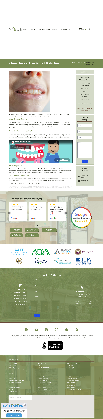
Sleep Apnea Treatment (44, 382)
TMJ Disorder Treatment (44, 384)
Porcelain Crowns (42, 389)
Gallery (48, 29)
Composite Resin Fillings (73, 380)
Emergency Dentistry (14, 391)
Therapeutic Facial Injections (16, 380)
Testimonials (42, 29)
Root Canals (41, 377)
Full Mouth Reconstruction (74, 389)
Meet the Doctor (13, 363)
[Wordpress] (66, 329)
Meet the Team (13, 365)
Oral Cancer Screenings (15, 382)
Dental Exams (12, 378)
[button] (69, 29)
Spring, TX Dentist (77, 62)
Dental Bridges (42, 388)
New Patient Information (73, 363)
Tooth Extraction (71, 377)
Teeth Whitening (71, 386)
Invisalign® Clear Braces (73, 384)
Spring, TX (11, 367)
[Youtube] (36, 329)
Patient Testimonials (43, 367)
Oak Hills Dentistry (82, 291)
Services (33, 29)
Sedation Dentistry (43, 378)
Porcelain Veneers (13, 386)
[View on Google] (14, 218)
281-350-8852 (87, 108)
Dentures (11, 389)
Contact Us (64, 29)
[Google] (46, 329)
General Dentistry (13, 377)
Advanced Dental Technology (16, 369)
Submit (84, 161)
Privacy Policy (70, 367)
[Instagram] (56, 329)
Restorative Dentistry (14, 388)
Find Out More (14, 415)
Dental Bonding (71, 382)
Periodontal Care (13, 384)
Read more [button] (53, 215)
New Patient (55, 29)
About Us (25, 29)
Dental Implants (71, 388)
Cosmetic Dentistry (72, 378)
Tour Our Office (42, 363)
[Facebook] (26, 329)
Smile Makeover (42, 386)
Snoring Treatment (43, 380)
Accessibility (70, 369)
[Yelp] (77, 329)
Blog (84, 62)
